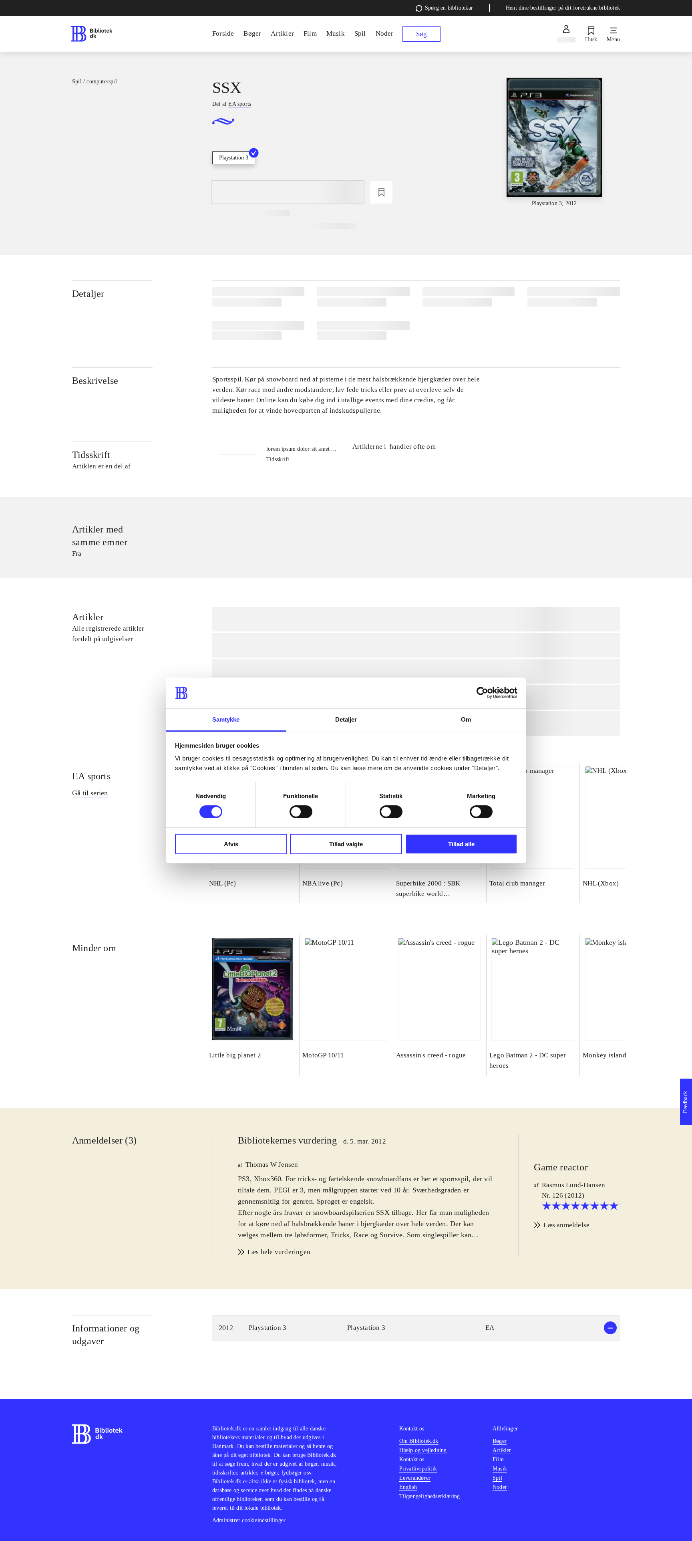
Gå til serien (90, 793)
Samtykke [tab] (226, 719)
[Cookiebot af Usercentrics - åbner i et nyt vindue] (482, 693)
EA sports (91, 776)
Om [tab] (466, 719)
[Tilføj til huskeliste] (381, 192)
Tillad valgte (346, 844)
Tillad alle (461, 844)
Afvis (231, 844)
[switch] (301, 811)
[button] (416, 1328)
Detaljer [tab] (346, 719)
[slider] (554, 142)
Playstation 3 (233, 158)
